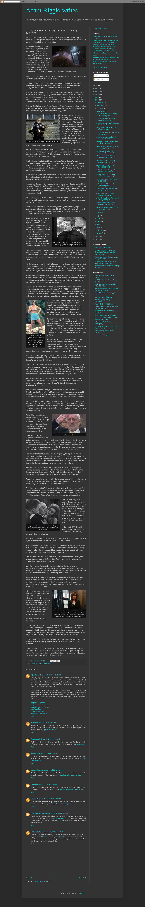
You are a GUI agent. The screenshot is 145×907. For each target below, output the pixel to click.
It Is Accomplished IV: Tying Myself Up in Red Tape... (105, 119)
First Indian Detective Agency (40, 813)
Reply (32, 716)
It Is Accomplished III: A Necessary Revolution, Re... (107, 124)
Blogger (81, 893)
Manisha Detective (37, 770)
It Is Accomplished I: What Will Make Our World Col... (106, 138)
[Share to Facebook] (57, 661)
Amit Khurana (35, 753)
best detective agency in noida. (71, 775)
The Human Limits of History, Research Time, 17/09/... (105, 161)
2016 (97, 97)
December (100, 102)
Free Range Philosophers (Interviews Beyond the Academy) (106, 289)
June (98, 218)
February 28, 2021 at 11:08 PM (53, 770)
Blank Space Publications (103, 248)
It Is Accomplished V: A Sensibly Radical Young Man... (106, 114)
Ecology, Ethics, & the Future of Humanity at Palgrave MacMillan (105, 251)
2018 (97, 91)
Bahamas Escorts (50, 730)
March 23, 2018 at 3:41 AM (47, 722)
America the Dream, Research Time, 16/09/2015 (105, 166)
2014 (97, 236)
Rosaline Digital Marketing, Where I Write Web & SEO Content (106, 262)
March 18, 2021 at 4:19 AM (52, 799)
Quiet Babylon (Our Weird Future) (105, 315)
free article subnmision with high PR (71, 789)
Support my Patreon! (101, 28)
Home (56, 878)
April (98, 224)
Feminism (42, 663)
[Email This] (51, 661)
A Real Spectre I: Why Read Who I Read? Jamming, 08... (107, 199)
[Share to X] (55, 661)
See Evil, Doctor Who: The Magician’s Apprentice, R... (105, 152)
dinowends (34, 722)
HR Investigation (36, 832)
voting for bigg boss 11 (38, 711)
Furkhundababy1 (36, 739)
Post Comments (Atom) (42, 881)
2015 (97, 100)
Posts (97, 76)
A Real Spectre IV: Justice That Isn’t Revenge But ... (106, 185)
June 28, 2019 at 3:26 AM (48, 753)
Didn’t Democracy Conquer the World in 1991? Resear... (106, 171)
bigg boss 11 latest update (39, 705)
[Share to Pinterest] (59, 661)
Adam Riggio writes (52, 10)
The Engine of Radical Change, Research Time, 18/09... (106, 157)
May (98, 221)
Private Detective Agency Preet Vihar (54, 837)
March (99, 227)
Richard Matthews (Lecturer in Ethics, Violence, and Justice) (107, 318)
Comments (99, 79)
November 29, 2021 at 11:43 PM (53, 832)
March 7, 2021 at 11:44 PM (48, 784)
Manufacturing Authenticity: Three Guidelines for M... (107, 147)
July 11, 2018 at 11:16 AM (51, 739)
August (99, 213)
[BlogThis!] (53, 661)
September (100, 111)
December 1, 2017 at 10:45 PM (50, 675)
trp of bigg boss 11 (37, 709)
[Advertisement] (101, 371)
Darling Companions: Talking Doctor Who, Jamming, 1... (105, 175)
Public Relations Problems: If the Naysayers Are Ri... (107, 208)
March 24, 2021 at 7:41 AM (59, 813)
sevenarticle (34, 784)
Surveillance (80, 744)
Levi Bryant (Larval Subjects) (104, 297)
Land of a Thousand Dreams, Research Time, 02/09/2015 (106, 203)
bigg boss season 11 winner (40, 707)
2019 (97, 88)
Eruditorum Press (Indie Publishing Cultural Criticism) (106, 285)
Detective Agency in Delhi (59, 818)
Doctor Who (34, 663)
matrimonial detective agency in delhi (61, 804)
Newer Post (30, 878)
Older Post (82, 878)
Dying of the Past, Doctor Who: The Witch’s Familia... (106, 128)
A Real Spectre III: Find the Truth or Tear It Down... (107, 189)
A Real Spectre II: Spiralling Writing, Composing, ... (105, 194)
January (99, 233)
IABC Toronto (99, 254)
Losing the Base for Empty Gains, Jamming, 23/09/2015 (107, 142)
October (99, 108)
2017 (97, 94)
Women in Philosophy (102, 335)
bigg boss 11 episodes (38, 703)
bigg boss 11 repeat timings (40, 713)
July (98, 215)
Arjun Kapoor (35, 675)
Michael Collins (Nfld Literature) (105, 304)
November (100, 105)
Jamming (48, 663)
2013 (97, 239)
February (100, 230)
